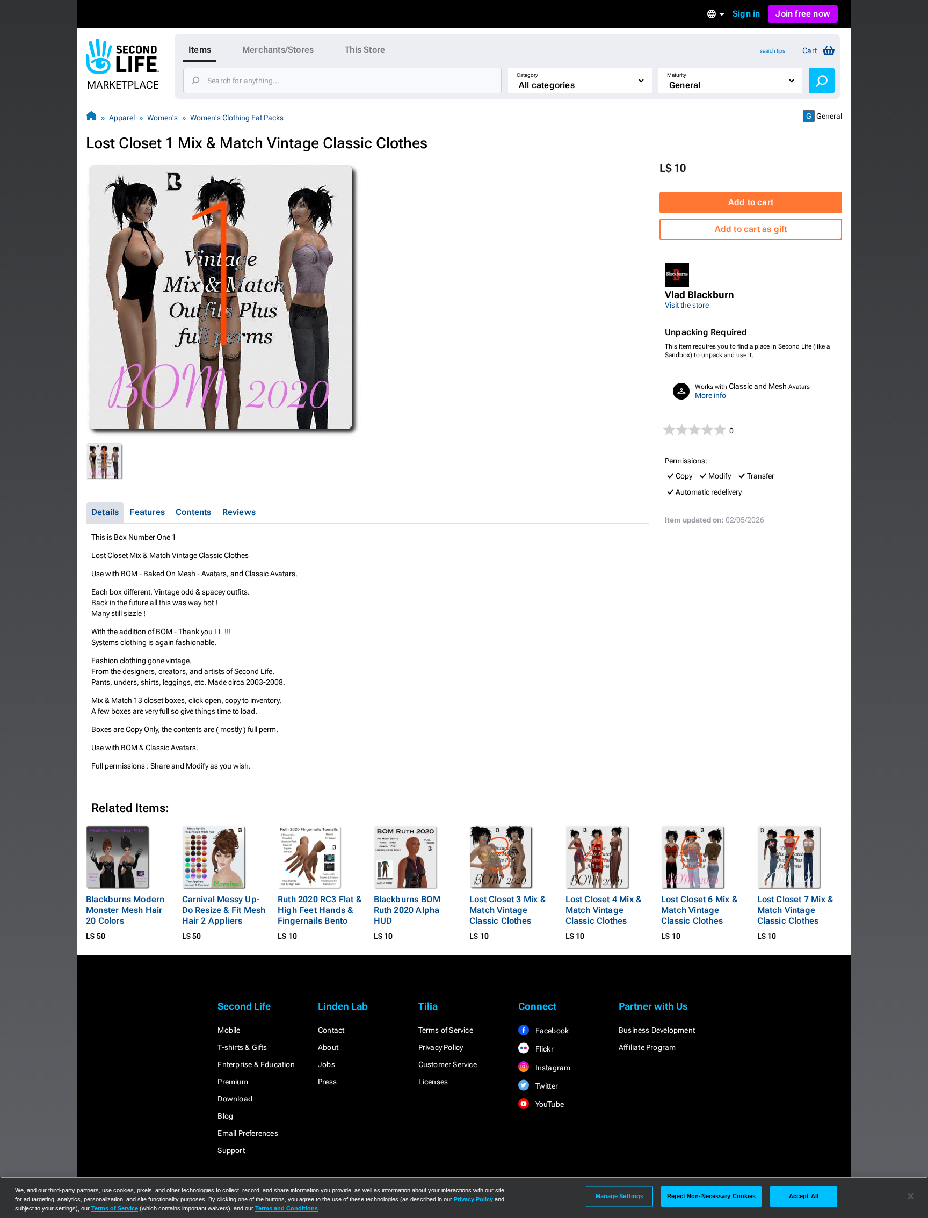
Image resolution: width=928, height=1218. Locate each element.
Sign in (746, 14)
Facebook (551, 1030)
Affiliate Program (647, 1047)
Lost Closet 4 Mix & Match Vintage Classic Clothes (604, 910)
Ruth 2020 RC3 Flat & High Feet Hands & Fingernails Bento (319, 910)
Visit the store (687, 305)
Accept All (803, 1196)
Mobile (229, 1030)
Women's (162, 117)
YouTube (548, 1104)
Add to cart (750, 202)
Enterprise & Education (256, 1064)
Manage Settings (620, 1196)
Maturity (676, 75)
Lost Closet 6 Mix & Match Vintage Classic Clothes (699, 910)
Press (327, 1081)
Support (231, 1150)
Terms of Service (445, 1030)
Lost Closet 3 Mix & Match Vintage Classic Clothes (507, 910)
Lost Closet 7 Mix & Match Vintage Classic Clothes (795, 910)
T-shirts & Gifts (242, 1047)
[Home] (91, 117)
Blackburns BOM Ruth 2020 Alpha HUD (407, 910)
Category (527, 75)
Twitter (545, 1086)
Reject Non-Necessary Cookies (711, 1196)
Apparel (122, 117)
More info (710, 395)
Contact (331, 1030)
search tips (772, 51)
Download (235, 1098)
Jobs (326, 1064)
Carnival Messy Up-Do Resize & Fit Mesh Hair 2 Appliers (224, 910)
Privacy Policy (440, 1047)
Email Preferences (248, 1133)
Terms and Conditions (286, 1208)
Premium (233, 1081)
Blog (225, 1116)
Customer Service (447, 1064)
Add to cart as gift (751, 229)
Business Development (657, 1030)
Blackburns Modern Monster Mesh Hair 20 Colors (125, 910)
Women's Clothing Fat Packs (237, 117)
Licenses (433, 1081)
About (328, 1047)
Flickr (543, 1049)
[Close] (911, 1196)
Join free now (802, 14)
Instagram (551, 1067)
